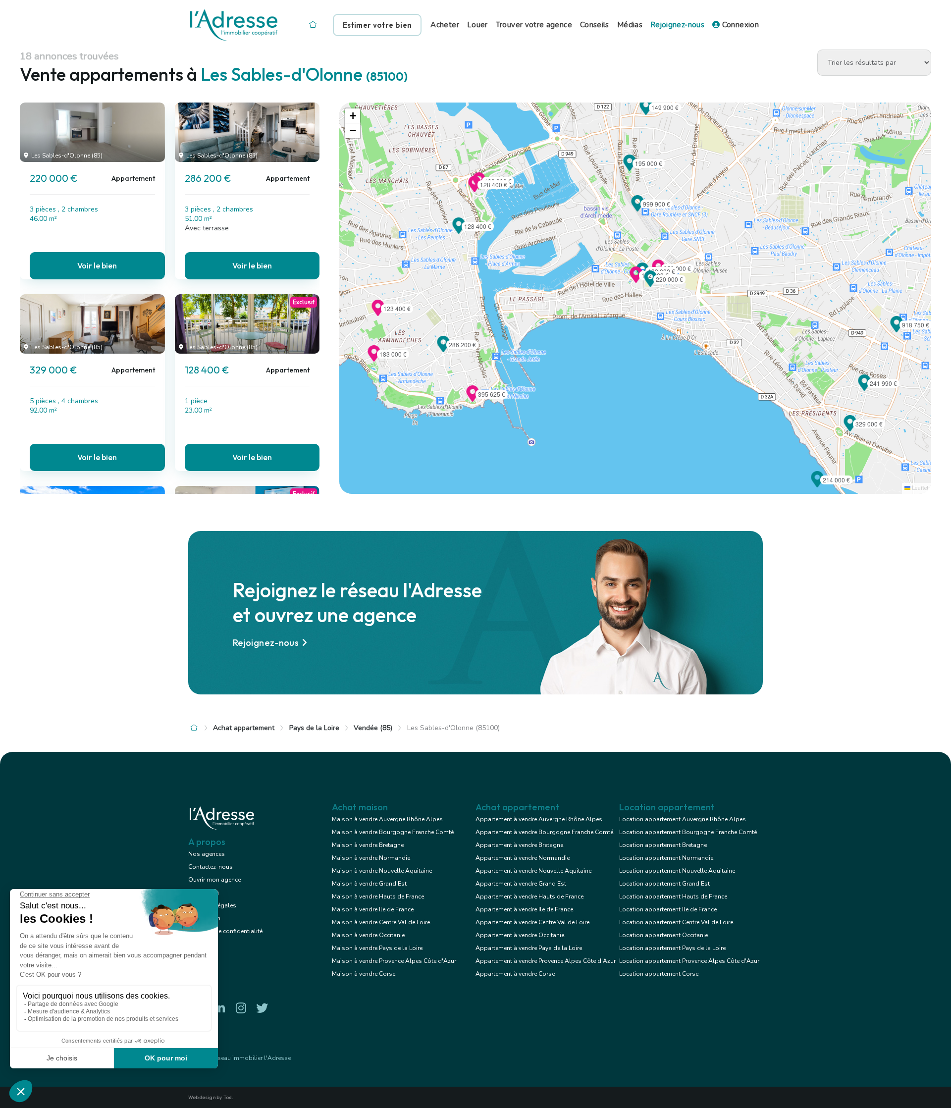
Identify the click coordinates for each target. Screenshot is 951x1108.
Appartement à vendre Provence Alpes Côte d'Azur (546, 961)
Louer (477, 25)
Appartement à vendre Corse (515, 974)
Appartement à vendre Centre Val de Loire (532, 922)
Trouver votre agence (534, 25)
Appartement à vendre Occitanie (520, 935)
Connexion (739, 25)
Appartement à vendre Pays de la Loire (529, 948)
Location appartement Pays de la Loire (672, 948)
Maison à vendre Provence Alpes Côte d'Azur (394, 961)
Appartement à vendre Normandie (523, 858)
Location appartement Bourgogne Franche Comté (688, 832)
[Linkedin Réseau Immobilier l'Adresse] (219, 1008)
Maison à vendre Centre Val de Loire (381, 922)
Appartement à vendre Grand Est (521, 884)
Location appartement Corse (658, 974)
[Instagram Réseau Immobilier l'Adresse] (241, 1008)
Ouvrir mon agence (214, 880)
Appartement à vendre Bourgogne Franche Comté (544, 832)
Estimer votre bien (377, 25)
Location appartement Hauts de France (673, 896)
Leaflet (919, 488)
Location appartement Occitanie (663, 935)
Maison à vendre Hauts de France (378, 896)
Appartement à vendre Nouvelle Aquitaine (533, 871)
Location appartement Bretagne (663, 845)
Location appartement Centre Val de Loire (676, 922)
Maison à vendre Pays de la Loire (377, 948)
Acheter (444, 25)
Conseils (594, 25)
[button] (650, 284)
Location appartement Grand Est (664, 884)
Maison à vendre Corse (363, 974)
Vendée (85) (373, 728)
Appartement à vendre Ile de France (524, 909)
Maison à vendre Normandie (371, 858)
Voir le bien (97, 265)
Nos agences (206, 854)
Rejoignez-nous (677, 25)
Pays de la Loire (314, 728)
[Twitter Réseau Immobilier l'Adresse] (262, 1008)
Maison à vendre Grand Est (369, 884)
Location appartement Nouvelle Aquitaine (677, 871)
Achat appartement (243, 728)
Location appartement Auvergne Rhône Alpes (682, 819)
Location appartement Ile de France (668, 909)
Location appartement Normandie (666, 858)
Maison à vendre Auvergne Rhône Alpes (387, 819)
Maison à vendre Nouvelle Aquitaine (382, 871)
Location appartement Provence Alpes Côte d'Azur (689, 961)
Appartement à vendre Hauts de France (529, 896)
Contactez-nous (210, 867)
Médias (629, 25)
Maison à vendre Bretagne (368, 845)
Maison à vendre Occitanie (368, 935)
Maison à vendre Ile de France (373, 909)
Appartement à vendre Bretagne (519, 845)
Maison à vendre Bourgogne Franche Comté (393, 832)
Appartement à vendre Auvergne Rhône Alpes (539, 819)
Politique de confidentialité (225, 931)
